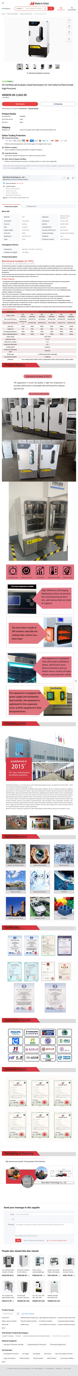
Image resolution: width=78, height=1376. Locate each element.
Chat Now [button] (59, 104)
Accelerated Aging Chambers (66, 1321)
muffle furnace (24, 1324)
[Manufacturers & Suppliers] (39, 3)
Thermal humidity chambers (28, 1321)
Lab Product (47, 1354)
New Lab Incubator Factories (63, 1354)
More (3, 1362)
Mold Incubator (51, 1358)
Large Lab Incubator (9, 1358)
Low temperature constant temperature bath (48, 1324)
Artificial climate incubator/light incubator (29, 1318)
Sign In (5, 197)
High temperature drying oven (48, 1318)
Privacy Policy (67, 1368)
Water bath (5, 1324)
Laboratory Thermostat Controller (13, 1344)
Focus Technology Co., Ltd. (27, 1368)
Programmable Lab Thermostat (36, 1344)
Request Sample (33, 108)
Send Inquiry (20, 104)
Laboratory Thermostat (40, 14)
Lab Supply (25, 1354)
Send (18, 1240)
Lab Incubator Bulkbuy (67, 1358)
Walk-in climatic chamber (9, 1321)
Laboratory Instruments (26, 14)
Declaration (59, 1368)
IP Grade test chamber (45, 1321)
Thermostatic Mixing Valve (58, 1344)
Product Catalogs (28, 1314)
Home (3, 14)
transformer (5, 1318)
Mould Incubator (38, 1358)
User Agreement (50, 1368)
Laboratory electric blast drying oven (67, 1318)
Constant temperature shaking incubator (67, 1324)
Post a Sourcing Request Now (57, 1240)
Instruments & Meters (12, 14)
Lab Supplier (36, 1354)
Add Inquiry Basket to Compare (39, 73)
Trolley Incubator (24, 1358)
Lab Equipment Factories (10, 1354)
